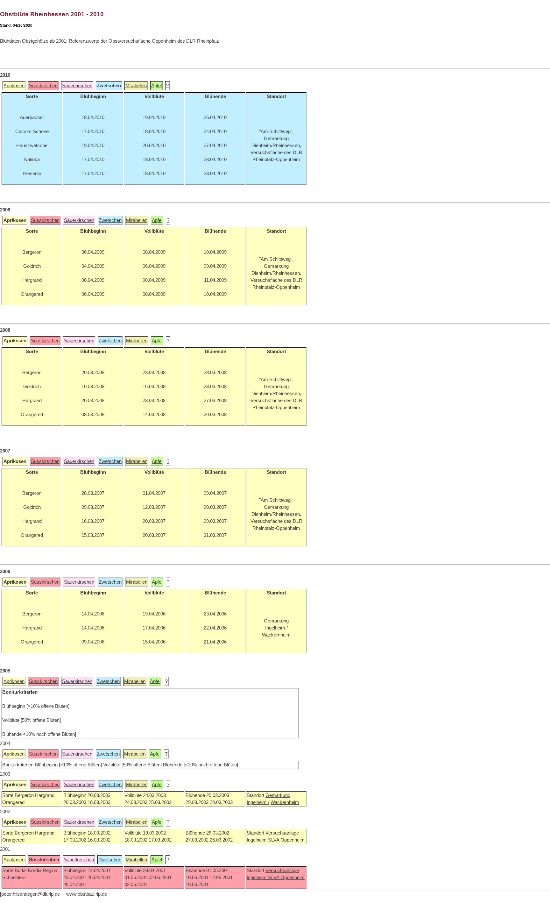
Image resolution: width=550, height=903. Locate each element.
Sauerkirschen (77, 85)
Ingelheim (257, 840)
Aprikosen (14, 85)
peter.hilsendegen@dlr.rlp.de (30, 894)
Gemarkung (277, 795)
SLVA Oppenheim (286, 840)
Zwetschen (110, 220)
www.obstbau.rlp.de (86, 894)
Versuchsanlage (282, 832)
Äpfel (156, 85)
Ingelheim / (258, 802)
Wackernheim (285, 802)
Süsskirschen (43, 85)
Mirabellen (136, 85)
